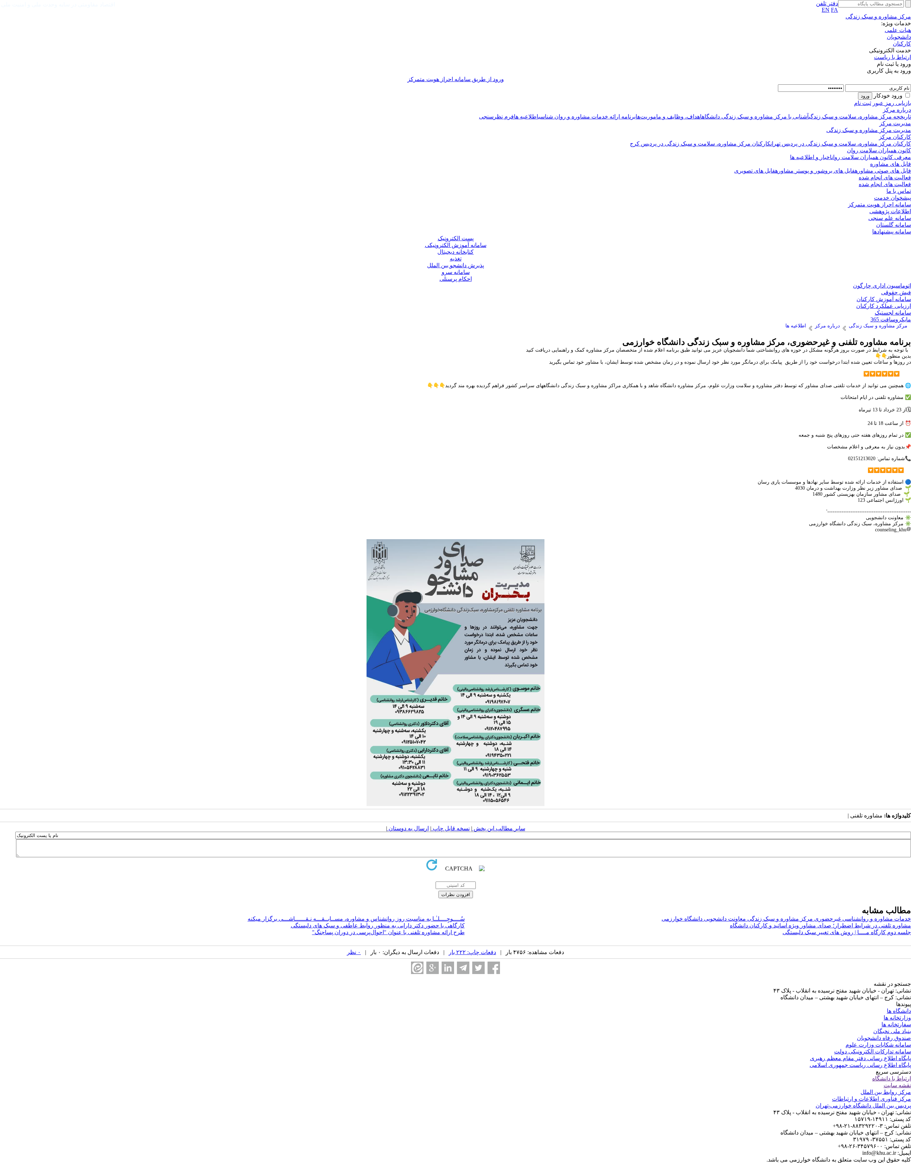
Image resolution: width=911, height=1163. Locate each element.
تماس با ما (898, 191)
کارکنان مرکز (895, 137)
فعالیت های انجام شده (885, 177)
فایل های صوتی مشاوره (883, 171)
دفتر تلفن (827, 3)
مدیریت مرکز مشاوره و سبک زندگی (868, 130)
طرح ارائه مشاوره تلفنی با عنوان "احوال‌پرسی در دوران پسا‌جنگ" (388, 932)
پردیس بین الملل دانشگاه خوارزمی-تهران (863, 1106)
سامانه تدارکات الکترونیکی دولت (872, 1051)
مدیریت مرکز (895, 123)
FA (834, 10)
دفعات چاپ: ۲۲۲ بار (472, 952)
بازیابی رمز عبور (892, 103)
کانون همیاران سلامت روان (879, 150)
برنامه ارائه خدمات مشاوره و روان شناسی (587, 117)
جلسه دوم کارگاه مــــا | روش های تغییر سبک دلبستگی (847, 932)
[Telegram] (463, 968)
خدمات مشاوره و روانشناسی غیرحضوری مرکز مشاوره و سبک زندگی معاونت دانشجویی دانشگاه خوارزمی (786, 919)
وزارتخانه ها (897, 1018)
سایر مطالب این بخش (498, 828)
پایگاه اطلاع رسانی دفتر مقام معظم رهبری (860, 1058)
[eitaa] (417, 968)
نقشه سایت (897, 1085)
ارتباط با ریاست (892, 57)
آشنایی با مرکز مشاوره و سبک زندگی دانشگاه (755, 117)
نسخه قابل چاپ (450, 828)
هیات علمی (898, 30)
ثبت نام (862, 103)
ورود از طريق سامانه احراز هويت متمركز (455, 79)
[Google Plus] (432, 968)
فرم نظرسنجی (496, 117)
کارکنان (902, 44)
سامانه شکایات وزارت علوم (878, 1045)
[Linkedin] (448, 968)
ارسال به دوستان (408, 828)
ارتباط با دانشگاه (891, 1078)
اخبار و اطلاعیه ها (811, 157)
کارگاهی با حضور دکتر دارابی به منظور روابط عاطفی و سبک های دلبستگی (378, 925)
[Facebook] (494, 968)
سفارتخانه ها (896, 1024)
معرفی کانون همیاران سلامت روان (871, 157)
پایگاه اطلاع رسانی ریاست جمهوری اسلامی (860, 1065)
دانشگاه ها (899, 1011)
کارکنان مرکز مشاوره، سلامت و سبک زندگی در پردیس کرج (700, 144)
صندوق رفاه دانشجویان (884, 1038)
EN (826, 10)
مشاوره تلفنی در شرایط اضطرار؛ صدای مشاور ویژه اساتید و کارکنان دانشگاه (820, 925)
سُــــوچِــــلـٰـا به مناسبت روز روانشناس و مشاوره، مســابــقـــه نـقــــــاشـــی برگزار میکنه (356, 919)
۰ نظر (354, 952)
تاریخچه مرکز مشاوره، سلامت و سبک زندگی (860, 117)
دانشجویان (899, 37)
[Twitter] (478, 968)
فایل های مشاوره (890, 164)
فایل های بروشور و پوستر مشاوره (815, 171)
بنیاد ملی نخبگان (892, 1031)
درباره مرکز (897, 110)
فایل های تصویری (754, 171)
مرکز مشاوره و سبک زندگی (878, 17)
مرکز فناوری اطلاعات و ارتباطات (871, 1099)
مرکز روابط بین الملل (885, 1092)
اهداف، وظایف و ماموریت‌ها (669, 117)
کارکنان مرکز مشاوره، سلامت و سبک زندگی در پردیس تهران (840, 144)
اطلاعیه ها (526, 117)
